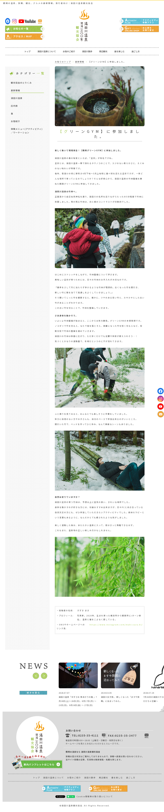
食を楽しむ (119, 51)
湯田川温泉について (46, 51)
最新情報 (15, 90)
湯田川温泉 (16, 98)
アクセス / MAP (22, 36)
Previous (36, 676)
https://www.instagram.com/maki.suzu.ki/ (116, 624)
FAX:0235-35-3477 (122, 735)
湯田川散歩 (87, 51)
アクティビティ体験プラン (150, 21)
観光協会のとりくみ (21, 82)
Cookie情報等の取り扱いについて (95, 796)
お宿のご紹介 (69, 51)
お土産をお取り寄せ (148, 28)
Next (44, 676)
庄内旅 (14, 105)
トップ (27, 51)
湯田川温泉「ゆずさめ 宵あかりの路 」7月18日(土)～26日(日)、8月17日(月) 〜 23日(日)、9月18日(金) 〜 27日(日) (78, 701)
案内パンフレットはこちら (39, 764)
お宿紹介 (15, 121)
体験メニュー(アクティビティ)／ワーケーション (27, 130)
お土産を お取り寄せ (116, 788)
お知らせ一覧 (21, 28)
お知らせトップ (63, 61)
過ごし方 (135, 51)
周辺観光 (103, 51)
